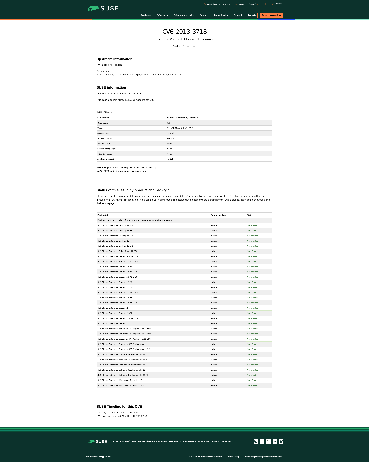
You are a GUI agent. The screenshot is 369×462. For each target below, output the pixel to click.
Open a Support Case (102, 457)
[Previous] (177, 46)
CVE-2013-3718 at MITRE (110, 65)
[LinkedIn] (275, 441)
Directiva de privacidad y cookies (257, 457)
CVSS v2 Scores (104, 112)
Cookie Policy (277, 457)
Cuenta (241, 4)
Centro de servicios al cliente (218, 4)
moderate (140, 100)
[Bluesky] (281, 441)
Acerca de (173, 441)
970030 (123, 167)
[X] (268, 441)
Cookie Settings (233, 457)
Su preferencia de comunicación (194, 441)
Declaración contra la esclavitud (152, 441)
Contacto (252, 15)
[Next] (194, 46)
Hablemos (226, 441)
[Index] (186, 46)
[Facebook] (262, 441)
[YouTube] (256, 441)
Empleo (114, 441)
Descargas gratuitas (271, 15)
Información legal (128, 441)
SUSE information (111, 87)
